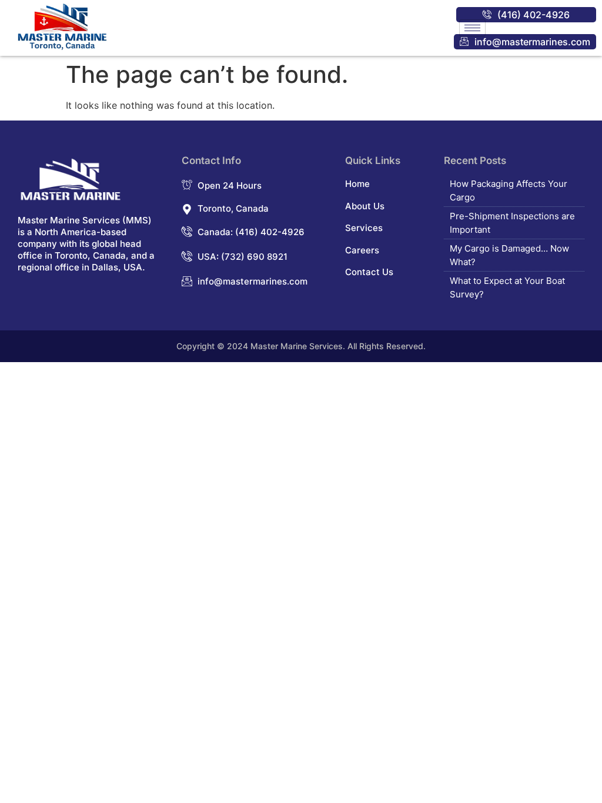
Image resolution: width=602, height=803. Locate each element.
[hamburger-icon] (472, 27)
